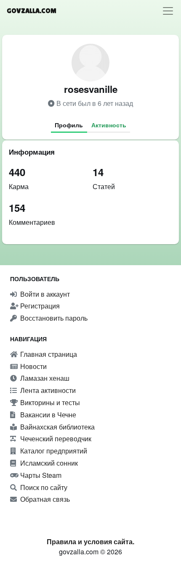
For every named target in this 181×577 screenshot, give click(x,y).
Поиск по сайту (43, 487)
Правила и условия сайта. (90, 541)
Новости (33, 366)
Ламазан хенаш (44, 378)
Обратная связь (44, 499)
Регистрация (39, 306)
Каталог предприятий (53, 451)
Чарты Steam (40, 475)
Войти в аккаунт (44, 294)
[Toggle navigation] (168, 11)
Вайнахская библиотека (57, 427)
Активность (108, 125)
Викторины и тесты (49, 402)
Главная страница (48, 354)
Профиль (69, 125)
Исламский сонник (48, 463)
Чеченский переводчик (55, 438)
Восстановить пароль (53, 318)
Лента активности (47, 390)
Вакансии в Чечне (47, 414)
